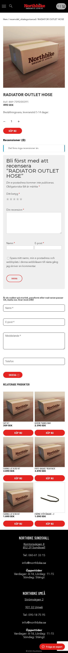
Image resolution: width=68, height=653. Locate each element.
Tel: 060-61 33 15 (34, 555)
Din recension (15, 210)
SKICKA (12, 375)
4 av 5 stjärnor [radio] (17, 199)
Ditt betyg (13, 194)
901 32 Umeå (34, 607)
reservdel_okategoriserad (23, 19)
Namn (10, 243)
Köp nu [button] (18, 432)
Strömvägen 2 (34, 599)
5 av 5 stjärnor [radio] (21, 199)
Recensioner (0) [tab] (14, 140)
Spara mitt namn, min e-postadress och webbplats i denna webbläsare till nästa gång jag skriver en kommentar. (32, 262)
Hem (5, 19)
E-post (39, 243)
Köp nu (12, 131)
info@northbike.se (34, 563)
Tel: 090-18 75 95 (34, 615)
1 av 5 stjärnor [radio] (7, 199)
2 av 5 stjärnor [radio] (11, 199)
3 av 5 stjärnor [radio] (14, 199)
